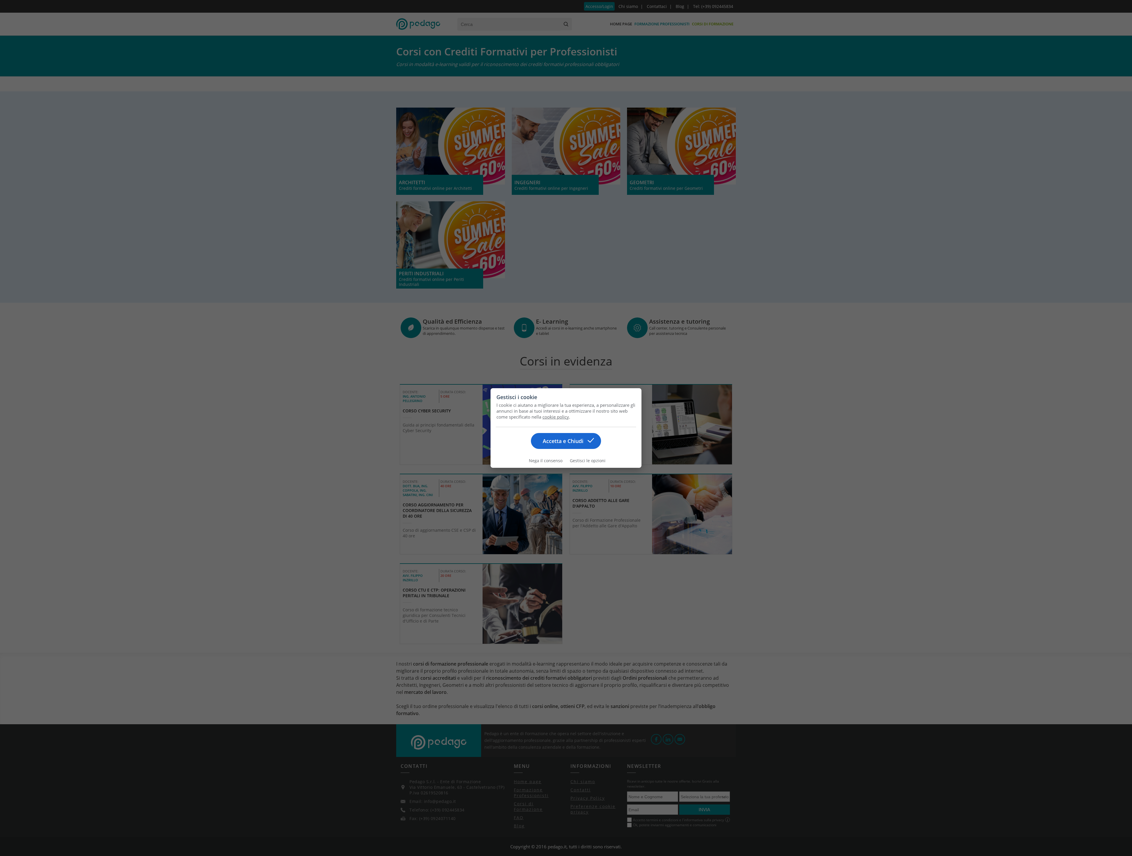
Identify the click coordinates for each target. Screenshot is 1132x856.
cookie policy (555, 417)
